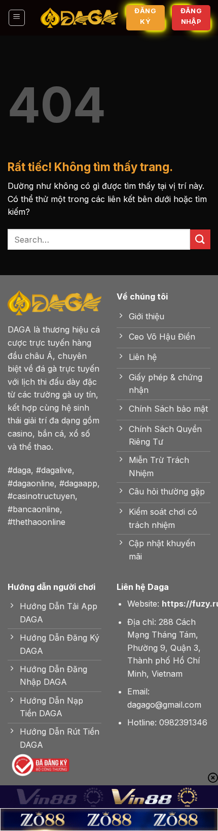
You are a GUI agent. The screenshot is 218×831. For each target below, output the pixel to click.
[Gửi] (200, 239)
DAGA (19, 329)
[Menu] (17, 18)
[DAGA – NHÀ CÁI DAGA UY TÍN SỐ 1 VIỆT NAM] (80, 18)
